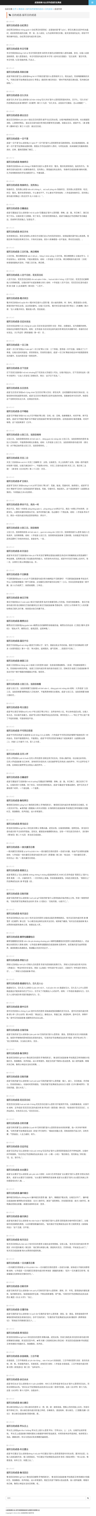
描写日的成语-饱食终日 (17, 162)
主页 (15, 9)
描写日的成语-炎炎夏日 (17, 1170)
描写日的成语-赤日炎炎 (17, 1379)
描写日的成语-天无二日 (17, 458)
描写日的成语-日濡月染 (17, 1309)
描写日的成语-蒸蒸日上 (17, 870)
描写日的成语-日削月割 (17, 894)
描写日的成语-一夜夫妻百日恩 (21, 847)
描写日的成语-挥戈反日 (17, 824)
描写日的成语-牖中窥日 (17, 1193)
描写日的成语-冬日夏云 (17, 1449)
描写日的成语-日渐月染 (17, 1030)
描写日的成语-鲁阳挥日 (17, 800)
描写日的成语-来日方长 (17, 232)
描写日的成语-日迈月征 (17, 1146)
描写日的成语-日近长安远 (18, 321)
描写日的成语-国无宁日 (17, 641)
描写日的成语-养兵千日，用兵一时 (23, 504)
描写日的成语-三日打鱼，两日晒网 (23, 252)
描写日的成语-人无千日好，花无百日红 (25, 275)
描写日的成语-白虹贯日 (17, 25)
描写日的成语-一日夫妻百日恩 (21, 1263)
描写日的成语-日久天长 (17, 95)
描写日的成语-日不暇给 (17, 411)
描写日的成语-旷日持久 (17, 481)
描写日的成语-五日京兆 (17, 388)
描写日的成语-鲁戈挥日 (17, 1053)
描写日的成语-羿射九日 (17, 960)
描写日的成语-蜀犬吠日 (17, 298)
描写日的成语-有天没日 (17, 914)
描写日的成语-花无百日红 (18, 1100)
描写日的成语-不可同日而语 (20, 731)
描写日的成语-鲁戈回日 (17, 1473)
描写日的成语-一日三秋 (17, 345)
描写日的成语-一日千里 (17, 139)
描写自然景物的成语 (34, 9)
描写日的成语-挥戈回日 (17, 1333)
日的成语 (48, 9)
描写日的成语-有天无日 (17, 1240)
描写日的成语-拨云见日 (17, 115)
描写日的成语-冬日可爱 (17, 49)
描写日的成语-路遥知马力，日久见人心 (25, 983)
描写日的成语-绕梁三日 (17, 661)
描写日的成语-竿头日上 (17, 1426)
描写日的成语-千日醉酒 (17, 574)
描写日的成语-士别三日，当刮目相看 (24, 684)
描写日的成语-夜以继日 (17, 1403)
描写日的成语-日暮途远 (17, 208)
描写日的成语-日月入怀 (17, 754)
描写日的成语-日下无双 (17, 368)
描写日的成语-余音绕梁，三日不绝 (23, 1356)
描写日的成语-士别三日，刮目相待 (23, 528)
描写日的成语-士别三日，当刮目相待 (24, 435)
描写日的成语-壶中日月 (17, 1007)
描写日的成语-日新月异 (17, 1286)
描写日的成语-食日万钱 (17, 598)
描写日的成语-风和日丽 (17, 72)
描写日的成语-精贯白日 (17, 621)
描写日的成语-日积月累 (17, 1123)
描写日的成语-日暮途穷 (17, 777)
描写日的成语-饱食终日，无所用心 (23, 185)
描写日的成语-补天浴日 (17, 551)
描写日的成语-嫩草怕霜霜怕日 (21, 937)
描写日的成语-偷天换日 (17, 1216)
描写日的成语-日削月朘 (17, 1077)
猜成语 (21, 9)
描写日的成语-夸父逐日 (17, 707)
